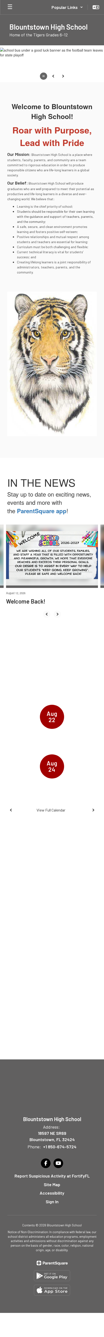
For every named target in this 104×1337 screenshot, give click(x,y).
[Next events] (93, 810)
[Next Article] (57, 614)
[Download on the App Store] (52, 1290)
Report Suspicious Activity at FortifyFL (52, 1175)
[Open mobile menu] (10, 7)
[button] (67, 7)
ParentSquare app (42, 511)
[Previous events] (11, 810)
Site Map (52, 1184)
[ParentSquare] (52, 1263)
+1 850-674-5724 (59, 1146)
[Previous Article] (46, 614)
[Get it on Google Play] (52, 1275)
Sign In (52, 1201)
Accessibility (52, 1193)
